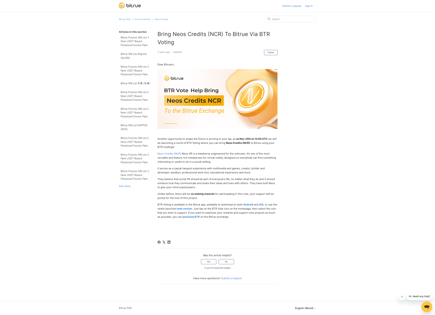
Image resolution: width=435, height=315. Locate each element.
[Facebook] (159, 242)
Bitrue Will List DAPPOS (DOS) (134, 127)
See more (125, 186)
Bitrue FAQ (124, 19)
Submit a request (291, 5)
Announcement (142, 19)
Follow (271, 52)
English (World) (304, 308)
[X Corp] (164, 242)
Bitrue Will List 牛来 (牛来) (135, 83)
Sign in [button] (309, 5)
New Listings (161, 19)
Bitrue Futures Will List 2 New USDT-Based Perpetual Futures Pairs (135, 96)
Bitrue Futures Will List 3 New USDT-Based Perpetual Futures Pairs (135, 41)
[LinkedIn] (168, 242)
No (226, 261)
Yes (208, 261)
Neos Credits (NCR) (169, 153)
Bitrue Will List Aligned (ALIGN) (133, 55)
